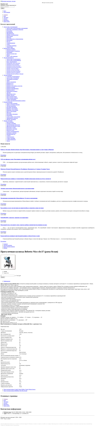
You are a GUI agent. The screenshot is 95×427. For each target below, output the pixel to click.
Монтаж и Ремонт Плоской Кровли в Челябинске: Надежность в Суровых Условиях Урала (25, 169)
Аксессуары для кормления (10, 26)
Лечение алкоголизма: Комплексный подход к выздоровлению (17, 188)
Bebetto (5, 248)
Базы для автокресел (12, 61)
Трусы (8, 141)
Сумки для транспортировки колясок (16, 100)
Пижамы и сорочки (11, 132)
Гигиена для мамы (11, 123)
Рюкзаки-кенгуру (11, 134)
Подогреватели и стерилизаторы (15, 39)
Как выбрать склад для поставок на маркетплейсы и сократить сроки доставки (22, 208)
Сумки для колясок (11, 99)
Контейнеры (10, 32)
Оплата (5, 18)
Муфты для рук (10, 95)
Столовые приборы (11, 45)
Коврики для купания (12, 108)
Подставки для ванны (12, 114)
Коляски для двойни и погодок (14, 86)
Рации (8, 55)
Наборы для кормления (12, 35)
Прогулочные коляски (12, 98)
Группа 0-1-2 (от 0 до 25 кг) (13, 65)
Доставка (6, 17)
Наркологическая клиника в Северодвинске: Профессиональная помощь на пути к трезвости (26, 178)
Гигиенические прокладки (13, 124)
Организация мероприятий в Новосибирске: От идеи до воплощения (19, 198)
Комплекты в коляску (12, 91)
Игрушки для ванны (12, 107)
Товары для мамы (8, 120)
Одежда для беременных (13, 131)
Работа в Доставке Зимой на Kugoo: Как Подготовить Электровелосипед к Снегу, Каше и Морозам (27, 149)
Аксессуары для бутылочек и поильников (17, 28)
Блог (5, 16)
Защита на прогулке (12, 53)
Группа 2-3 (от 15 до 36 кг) (13, 72)
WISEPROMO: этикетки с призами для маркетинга (14, 217)
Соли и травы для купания (13, 116)
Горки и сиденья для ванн (13, 104)
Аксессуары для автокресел (13, 59)
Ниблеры (9, 37)
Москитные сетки (11, 94)
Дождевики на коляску (12, 79)
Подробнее (3, 155)
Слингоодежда (10, 136)
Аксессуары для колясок (13, 77)
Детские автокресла (9, 57)
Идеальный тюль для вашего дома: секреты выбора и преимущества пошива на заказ (24, 224)
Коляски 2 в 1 (10, 83)
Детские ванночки (11, 106)
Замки (8, 80)
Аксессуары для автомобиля (14, 60)
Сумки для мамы (11, 138)
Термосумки (10, 47)
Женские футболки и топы (13, 126)
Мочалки (9, 112)
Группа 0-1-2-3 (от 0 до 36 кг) (14, 67)
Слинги (8, 135)
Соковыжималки (11, 43)
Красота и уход (10, 130)
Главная (6, 14)
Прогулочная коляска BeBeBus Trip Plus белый (15, 390)
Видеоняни (9, 52)
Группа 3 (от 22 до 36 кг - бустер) (15, 73)
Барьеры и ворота (11, 49)
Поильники (9, 40)
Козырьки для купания (12, 110)
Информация (7, 281)
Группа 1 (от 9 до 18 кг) (12, 68)
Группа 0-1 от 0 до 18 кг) (13, 64)
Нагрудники (10, 36)
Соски (8, 44)
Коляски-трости (11, 90)
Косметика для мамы (12, 128)
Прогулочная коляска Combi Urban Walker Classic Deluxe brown (19, 389)
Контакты (6, 20)
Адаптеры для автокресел (13, 76)
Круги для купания (11, 111)
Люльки (9, 92)
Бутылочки (9, 31)
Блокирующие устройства (13, 51)
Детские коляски (8, 75)
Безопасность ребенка (9, 48)
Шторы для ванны (11, 119)
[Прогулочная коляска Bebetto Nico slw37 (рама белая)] (8, 269)
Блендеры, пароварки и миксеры (15, 29)
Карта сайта (7, 21)
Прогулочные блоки (12, 96)
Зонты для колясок (11, 81)
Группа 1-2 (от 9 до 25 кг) (13, 69)
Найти (2, 8)
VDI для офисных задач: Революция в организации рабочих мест (18, 159)
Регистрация (7, 12)
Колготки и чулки (11, 127)
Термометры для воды (12, 118)
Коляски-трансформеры (13, 88)
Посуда (8, 41)
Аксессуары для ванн (12, 103)
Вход (5, 11)
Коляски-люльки (11, 87)
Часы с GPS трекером (12, 56)
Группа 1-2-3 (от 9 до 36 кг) (13, 71)
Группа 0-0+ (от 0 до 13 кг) (13, 63)
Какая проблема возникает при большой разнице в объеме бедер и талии (20, 236)
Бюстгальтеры (10, 122)
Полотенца (9, 115)
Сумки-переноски (11, 139)
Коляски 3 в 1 (10, 84)
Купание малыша (8, 102)
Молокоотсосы (10, 33)
